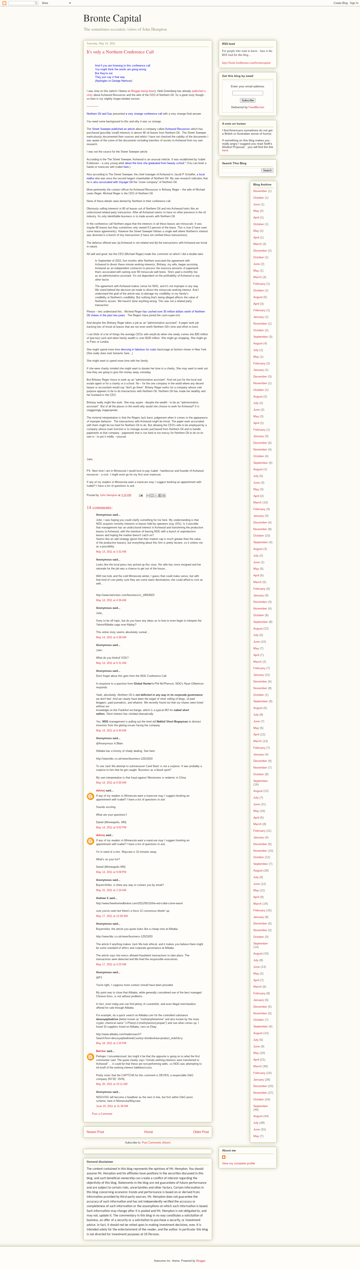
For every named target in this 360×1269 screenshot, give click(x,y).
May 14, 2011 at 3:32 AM (111, 551)
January (258, 317)
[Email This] (148, 495)
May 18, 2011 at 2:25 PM (111, 1043)
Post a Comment (102, 1113)
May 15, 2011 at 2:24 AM (111, 890)
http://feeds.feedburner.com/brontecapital (246, 63)
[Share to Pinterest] (164, 495)
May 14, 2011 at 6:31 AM (111, 663)
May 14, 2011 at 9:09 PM (111, 872)
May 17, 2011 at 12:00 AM (112, 916)
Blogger (200, 1260)
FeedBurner (256, 107)
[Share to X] (156, 495)
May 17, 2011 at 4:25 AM (111, 964)
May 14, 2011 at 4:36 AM (111, 600)
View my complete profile (238, 1163)
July (256, 350)
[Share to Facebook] (160, 495)
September (260, 336)
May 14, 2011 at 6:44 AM (111, 730)
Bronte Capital (112, 17)
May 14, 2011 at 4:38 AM (111, 637)
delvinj (100, 790)
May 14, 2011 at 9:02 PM (111, 827)
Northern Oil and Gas (99, 113)
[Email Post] (141, 495)
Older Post (201, 1132)
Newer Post (95, 1132)
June (256, 204)
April (256, 217)
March (257, 244)
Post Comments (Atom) (156, 1142)
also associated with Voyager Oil (113, 182)
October (258, 197)
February (259, 283)
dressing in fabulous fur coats (138, 349)
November (260, 191)
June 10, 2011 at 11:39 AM (112, 1106)
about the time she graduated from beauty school (154, 163)
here (126, 166)
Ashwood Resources (177, 128)
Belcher (101, 1051)
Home (148, 1132)
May (256, 210)
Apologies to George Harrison (113, 80)
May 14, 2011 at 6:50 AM (111, 782)
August (257, 297)
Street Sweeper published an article (113, 128)
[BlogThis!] (152, 495)
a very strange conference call (144, 113)
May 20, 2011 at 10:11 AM (112, 1084)
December (260, 250)
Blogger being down (143, 91)
